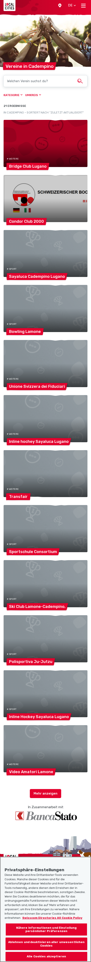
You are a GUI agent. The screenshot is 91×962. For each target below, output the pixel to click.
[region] (45, 909)
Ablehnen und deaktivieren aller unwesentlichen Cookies (46, 943)
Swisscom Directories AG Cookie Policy (52, 917)
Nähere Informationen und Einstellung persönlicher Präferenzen (46, 929)
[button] (59, 5)
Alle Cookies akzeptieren (46, 956)
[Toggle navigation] (83, 5)
